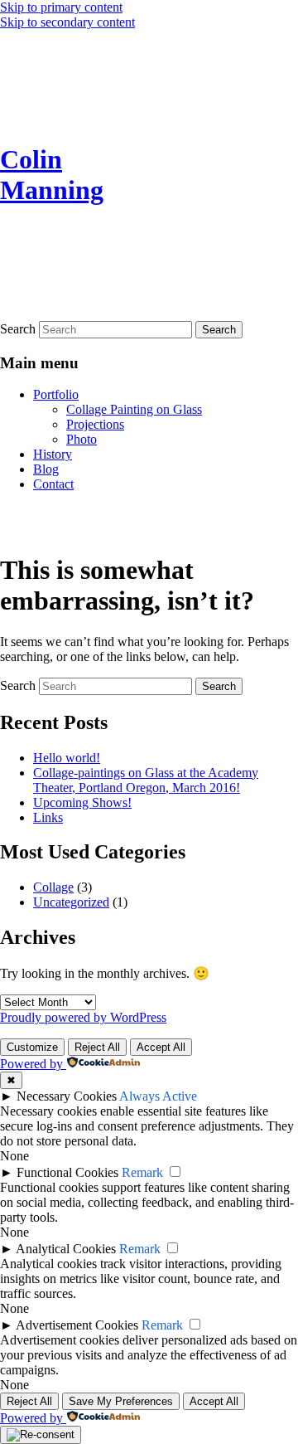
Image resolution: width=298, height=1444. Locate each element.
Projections (95, 424)
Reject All (97, 1047)
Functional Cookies (67, 1172)
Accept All (161, 1047)
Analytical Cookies (66, 1249)
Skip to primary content (61, 7)
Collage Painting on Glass (134, 409)
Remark (142, 1172)
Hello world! (66, 758)
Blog (46, 469)
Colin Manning (51, 174)
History (52, 454)
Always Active (158, 1096)
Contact (53, 484)
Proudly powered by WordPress (83, 1017)
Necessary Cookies (67, 1096)
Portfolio (56, 394)
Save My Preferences (121, 1401)
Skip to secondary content (67, 22)
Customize (32, 1047)
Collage (53, 887)
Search (18, 329)
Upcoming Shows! (82, 802)
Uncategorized (71, 902)
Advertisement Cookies (77, 1325)
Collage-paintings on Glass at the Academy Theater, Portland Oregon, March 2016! (145, 780)
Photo (81, 439)
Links (48, 817)
